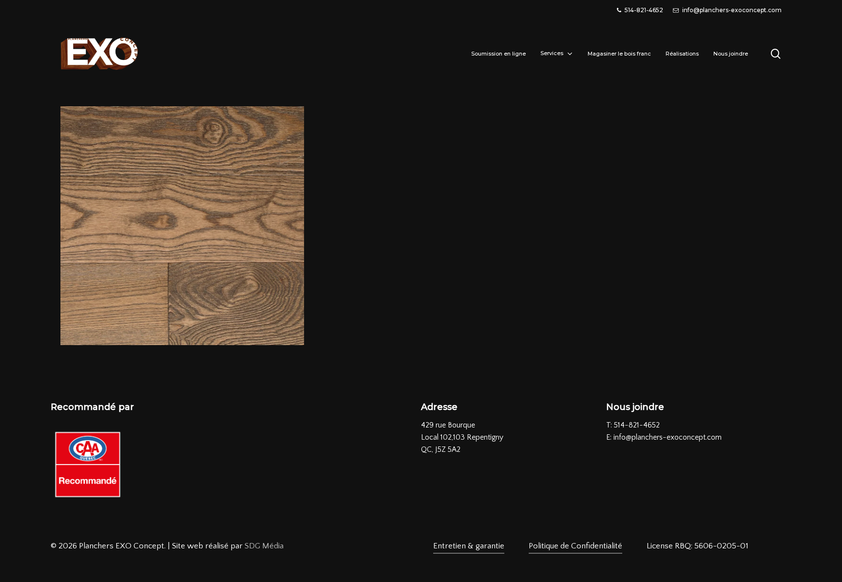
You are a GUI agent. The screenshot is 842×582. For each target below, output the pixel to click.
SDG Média (264, 546)
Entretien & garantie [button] (468, 546)
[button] (697, 546)
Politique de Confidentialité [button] (575, 546)
